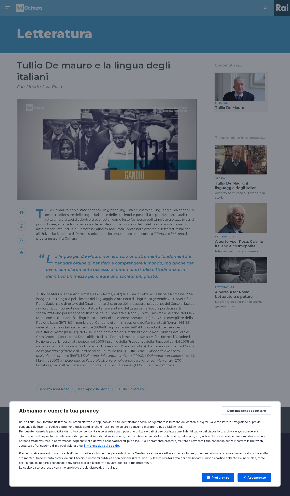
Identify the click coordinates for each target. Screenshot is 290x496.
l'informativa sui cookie (101, 445)
